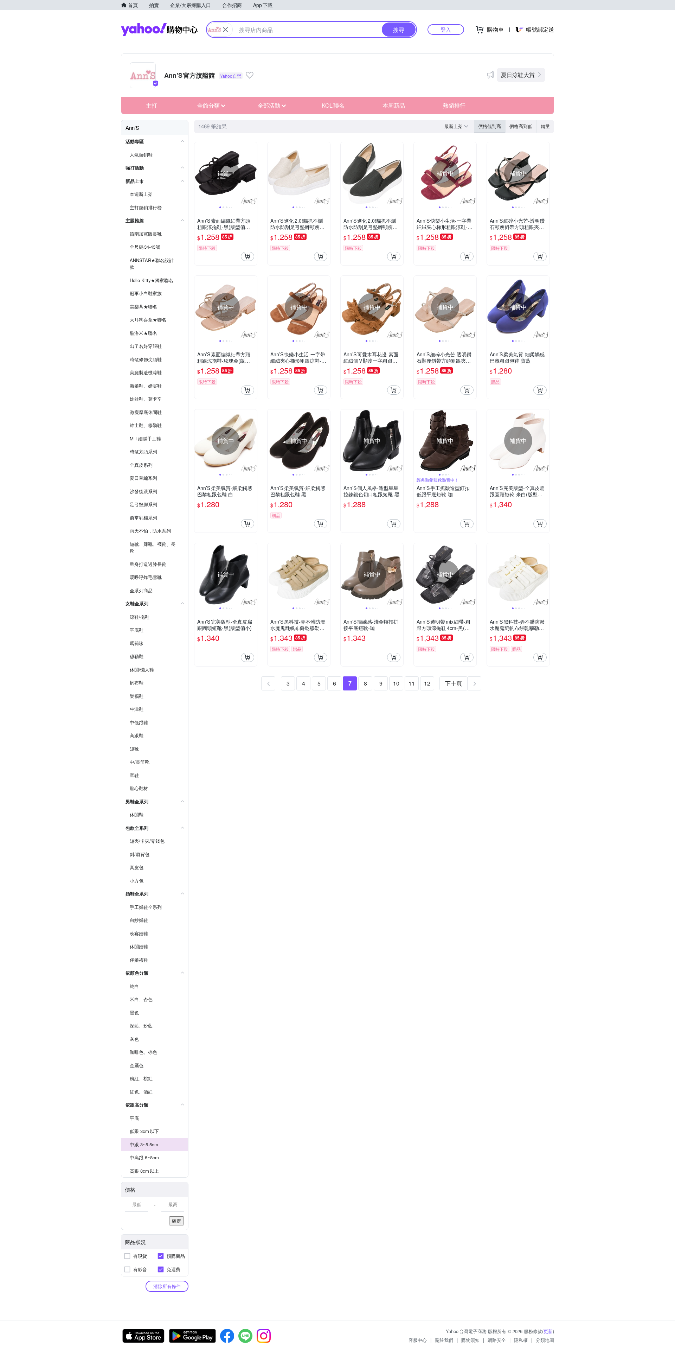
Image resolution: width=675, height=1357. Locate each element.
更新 (548, 1331)
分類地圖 (545, 1340)
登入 (446, 29)
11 (412, 683)
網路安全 (497, 1340)
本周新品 (393, 105)
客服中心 (418, 1340)
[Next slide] (252, 173)
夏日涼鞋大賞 (518, 75)
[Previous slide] (199, 173)
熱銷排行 (454, 105)
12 (427, 683)
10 (396, 683)
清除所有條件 (167, 1286)
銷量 (545, 126)
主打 (151, 105)
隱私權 (521, 1340)
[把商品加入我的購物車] (247, 256)
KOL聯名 (333, 105)
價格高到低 (520, 126)
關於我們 (444, 1340)
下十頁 (453, 683)
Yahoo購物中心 (159, 29)
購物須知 (470, 1340)
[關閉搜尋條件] (225, 29)
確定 (176, 1220)
